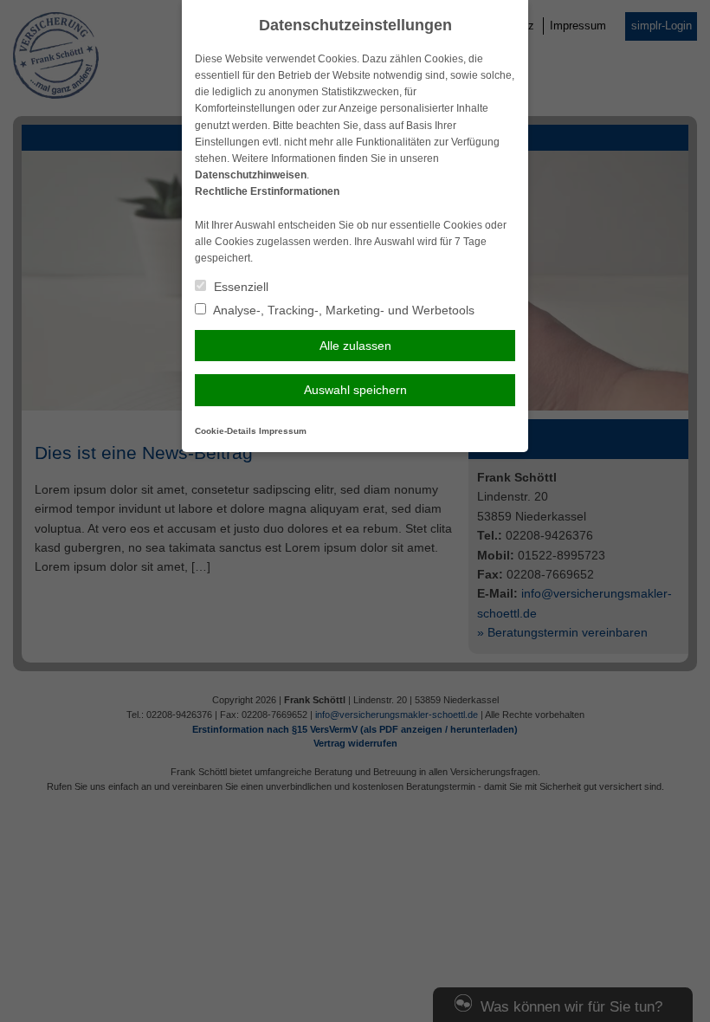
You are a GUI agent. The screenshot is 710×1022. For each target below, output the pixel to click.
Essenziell (239, 287)
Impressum (283, 431)
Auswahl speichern (355, 390)
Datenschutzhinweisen (251, 175)
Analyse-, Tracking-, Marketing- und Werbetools (342, 310)
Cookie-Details (225, 431)
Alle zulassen (355, 346)
